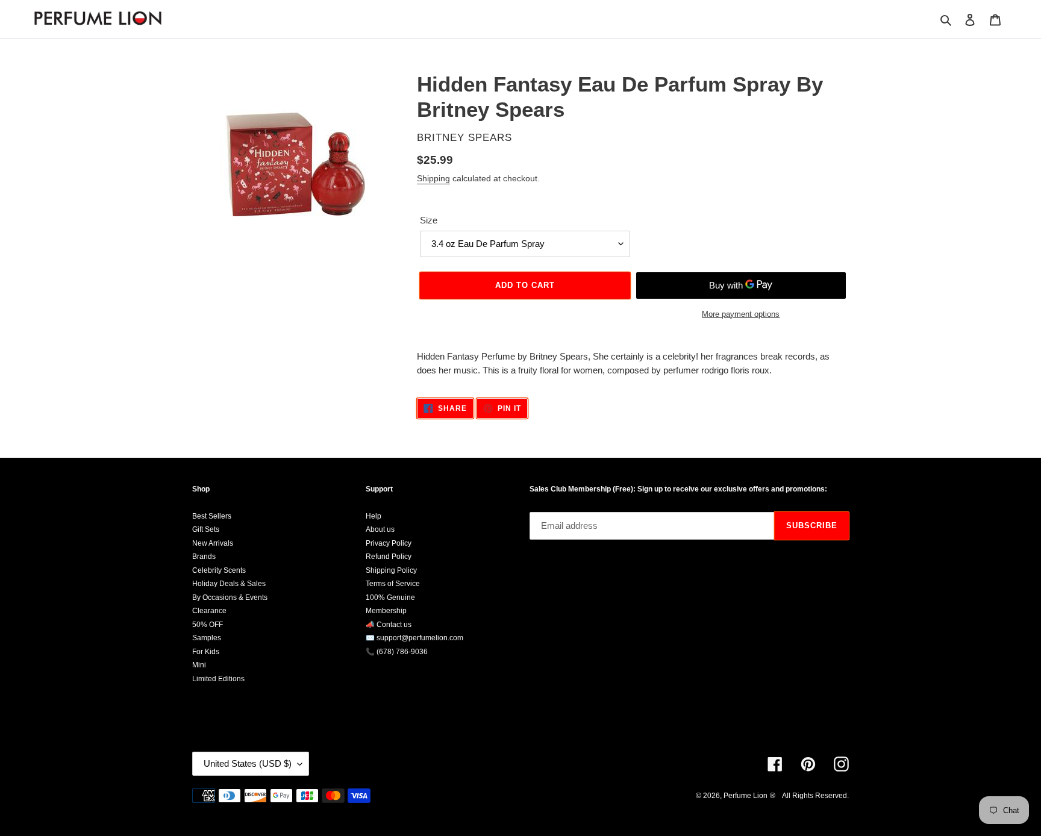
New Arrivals (212, 543)
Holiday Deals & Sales (229, 583)
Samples (206, 638)
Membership (386, 611)
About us (380, 529)
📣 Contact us (388, 624)
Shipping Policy (391, 570)
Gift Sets (205, 529)
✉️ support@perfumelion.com (414, 638)
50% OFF (207, 624)
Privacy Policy (388, 543)
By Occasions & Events (229, 597)
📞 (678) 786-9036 (397, 651)
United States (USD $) (248, 763)
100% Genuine (390, 597)
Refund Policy (388, 556)
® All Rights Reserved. (809, 795)
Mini (199, 665)
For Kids (205, 651)
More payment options (741, 314)
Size (428, 220)
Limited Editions (218, 679)
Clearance (209, 611)
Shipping (433, 178)
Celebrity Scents (219, 570)
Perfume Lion (745, 795)
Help (373, 516)
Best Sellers (211, 516)
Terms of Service (393, 583)
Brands (204, 556)
